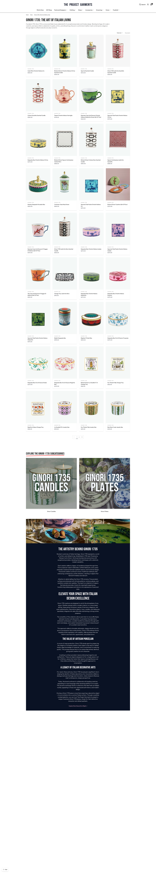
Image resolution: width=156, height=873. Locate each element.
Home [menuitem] (107, 10)
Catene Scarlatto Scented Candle (36, 115)
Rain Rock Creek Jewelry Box (115, 427)
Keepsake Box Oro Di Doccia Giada (37, 382)
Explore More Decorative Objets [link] (77, 706)
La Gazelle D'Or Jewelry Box (61, 427)
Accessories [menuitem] (88, 10)
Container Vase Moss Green (61, 204)
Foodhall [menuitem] (115, 10)
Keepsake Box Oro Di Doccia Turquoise (117, 338)
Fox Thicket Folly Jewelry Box (88, 427)
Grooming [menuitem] (99, 10)
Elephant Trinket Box (86, 338)
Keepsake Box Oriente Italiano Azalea (91, 249)
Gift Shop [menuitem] (49, 10)
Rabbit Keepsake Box (60, 338)
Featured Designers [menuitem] (60, 10)
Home (27, 14)
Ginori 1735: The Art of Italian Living (42, 14)
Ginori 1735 (31, 68)
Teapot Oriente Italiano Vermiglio (63, 115)
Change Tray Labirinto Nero (61, 293)
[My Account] (148, 4)
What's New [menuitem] (40, 10)
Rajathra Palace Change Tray (36, 427)
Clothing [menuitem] (72, 10)
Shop (31, 14)
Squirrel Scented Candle (87, 71)
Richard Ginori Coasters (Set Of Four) (117, 204)
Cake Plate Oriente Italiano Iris (36, 71)
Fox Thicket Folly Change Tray (115, 382)
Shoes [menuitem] (80, 10)
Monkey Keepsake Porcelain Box (36, 204)
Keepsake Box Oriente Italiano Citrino (38, 160)
